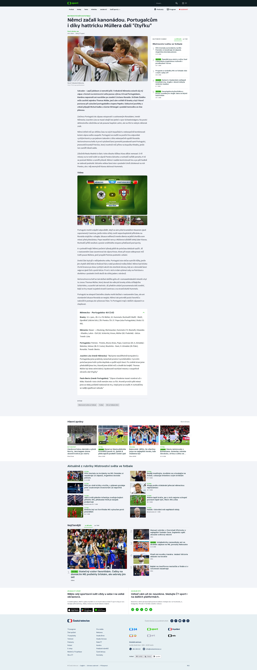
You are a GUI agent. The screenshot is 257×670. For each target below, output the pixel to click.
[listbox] (148, 656)
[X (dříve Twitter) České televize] (184, 620)
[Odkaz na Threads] (150, 609)
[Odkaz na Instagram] (132, 609)
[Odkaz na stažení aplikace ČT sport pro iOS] (73, 610)
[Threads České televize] (188, 620)
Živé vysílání (71, 632)
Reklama (99, 632)
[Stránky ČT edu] (172, 636)
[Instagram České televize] (171, 620)
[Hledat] (176, 3)
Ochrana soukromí (92, 665)
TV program (71, 629)
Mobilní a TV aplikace (74, 652)
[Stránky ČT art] (151, 636)
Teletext (70, 639)
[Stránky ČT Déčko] (132, 636)
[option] (139, 656)
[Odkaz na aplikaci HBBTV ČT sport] (100, 610)
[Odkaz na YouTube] (146, 609)
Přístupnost (104, 665)
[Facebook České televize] (175, 620)
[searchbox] (165, 3)
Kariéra (98, 645)
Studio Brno (100, 636)
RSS (188, 665)
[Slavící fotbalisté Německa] (107, 58)
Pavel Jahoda (71, 31)
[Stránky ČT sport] (152, 630)
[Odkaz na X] (141, 609)
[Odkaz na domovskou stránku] (75, 3)
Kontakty (99, 655)
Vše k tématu (185, 422)
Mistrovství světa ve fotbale (78, 16)
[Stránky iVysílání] (174, 630)
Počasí (69, 645)
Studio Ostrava (101, 639)
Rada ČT (99, 642)
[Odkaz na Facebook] (137, 609)
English (82, 665)
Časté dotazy (100, 652)
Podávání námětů (102, 648)
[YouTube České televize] (180, 620)
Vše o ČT (70, 655)
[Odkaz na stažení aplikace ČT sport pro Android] (87, 610)
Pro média (99, 629)
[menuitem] (71, 9)
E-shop (69, 648)
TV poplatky (71, 636)
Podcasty (70, 642)
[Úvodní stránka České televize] (78, 620)
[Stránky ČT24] (133, 630)
